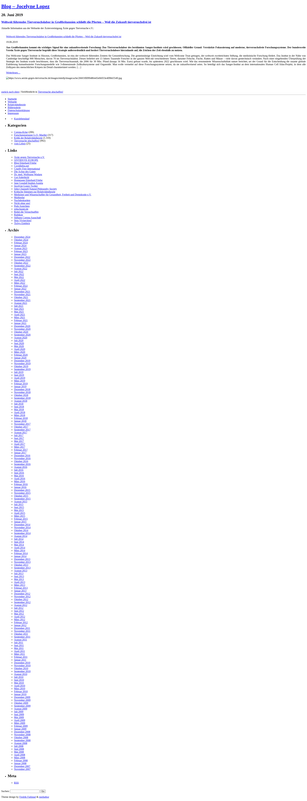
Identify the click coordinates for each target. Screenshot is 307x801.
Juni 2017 (19, 438)
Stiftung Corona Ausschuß (27, 217)
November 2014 (22, 527)
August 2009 (20, 708)
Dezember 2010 (22, 662)
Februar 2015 (21, 518)
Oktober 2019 (21, 366)
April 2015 (19, 513)
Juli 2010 (18, 677)
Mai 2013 (19, 579)
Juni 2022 (19, 274)
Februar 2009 (21, 726)
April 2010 (19, 685)
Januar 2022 (20, 288)
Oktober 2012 (21, 599)
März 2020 (19, 352)
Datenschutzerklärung (19, 110)
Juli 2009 (18, 711)
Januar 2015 (20, 521)
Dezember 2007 (22, 766)
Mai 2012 (19, 613)
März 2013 (19, 585)
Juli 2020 (18, 340)
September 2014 (22, 533)
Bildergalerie (14, 107)
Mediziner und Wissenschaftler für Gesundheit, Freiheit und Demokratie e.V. (52, 194)
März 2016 (19, 481)
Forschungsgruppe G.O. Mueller (30, 135)
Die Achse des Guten (24, 171)
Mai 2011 (19, 648)
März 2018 (19, 415)
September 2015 (22, 498)
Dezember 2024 (22, 237)
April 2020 (19, 349)
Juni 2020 (19, 343)
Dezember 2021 (22, 291)
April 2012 (19, 616)
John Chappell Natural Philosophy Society (35, 188)
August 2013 (20, 570)
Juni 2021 (19, 308)
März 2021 (19, 317)
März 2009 (19, 723)
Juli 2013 (18, 573)
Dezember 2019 (22, 360)
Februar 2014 (21, 553)
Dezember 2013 (22, 559)
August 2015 (20, 501)
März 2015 (19, 516)
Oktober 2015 (21, 495)
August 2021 (20, 303)
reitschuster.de (21, 209)
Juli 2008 (18, 746)
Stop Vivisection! (22, 220)
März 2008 (19, 757)
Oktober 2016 (21, 461)
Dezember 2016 (22, 455)
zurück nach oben (10, 91)
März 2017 (19, 447)
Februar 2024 (21, 242)
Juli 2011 (18, 642)
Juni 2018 (19, 406)
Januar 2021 (20, 323)
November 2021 (22, 294)
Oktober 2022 (21, 262)
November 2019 (22, 363)
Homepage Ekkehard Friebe (28, 180)
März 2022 (19, 283)
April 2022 (19, 280)
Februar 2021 (21, 320)
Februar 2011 (21, 657)
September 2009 (22, 705)
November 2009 (22, 700)
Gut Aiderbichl (21, 177)
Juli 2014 (18, 539)
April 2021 (19, 314)
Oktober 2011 (21, 634)
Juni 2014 (19, 541)
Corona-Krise (21, 132)
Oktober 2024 (21, 239)
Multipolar (19, 197)
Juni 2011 (19, 645)
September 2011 (22, 636)
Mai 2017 (19, 441)
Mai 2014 (19, 544)
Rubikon (18, 214)
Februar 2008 (21, 760)
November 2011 (22, 631)
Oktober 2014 (21, 530)
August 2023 (20, 248)
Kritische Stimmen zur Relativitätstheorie (34, 191)
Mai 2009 (19, 717)
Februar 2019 (21, 383)
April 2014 (19, 547)
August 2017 (20, 432)
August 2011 (20, 639)
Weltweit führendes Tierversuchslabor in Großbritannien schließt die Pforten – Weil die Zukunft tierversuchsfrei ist (76, 22)
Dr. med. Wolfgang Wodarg (28, 174)
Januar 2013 (20, 590)
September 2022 (22, 265)
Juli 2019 (18, 372)
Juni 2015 (19, 507)
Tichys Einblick (22, 223)
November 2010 (22, 665)
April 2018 (19, 412)
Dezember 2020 (22, 326)
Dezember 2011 (22, 628)
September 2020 (22, 334)
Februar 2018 (21, 418)
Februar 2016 (21, 484)
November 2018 (22, 392)
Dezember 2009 (22, 697)
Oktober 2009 (21, 703)
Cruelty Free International (27, 168)
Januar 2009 (20, 728)
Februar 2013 (21, 588)
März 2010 (19, 688)
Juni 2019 (19, 375)
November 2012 (22, 596)
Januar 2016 (20, 487)
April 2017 (19, 444)
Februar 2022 (21, 285)
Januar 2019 (20, 386)
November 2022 (22, 260)
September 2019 (22, 369)
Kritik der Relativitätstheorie (28, 137)
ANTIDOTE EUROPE (26, 160)
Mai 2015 (19, 510)
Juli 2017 (18, 435)
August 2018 (20, 401)
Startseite (12, 98)
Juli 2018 (18, 403)
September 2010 (22, 671)
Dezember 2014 (22, 524)
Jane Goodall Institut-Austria (28, 183)
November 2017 (22, 424)
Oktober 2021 (21, 297)
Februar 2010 (21, 691)
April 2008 (19, 754)
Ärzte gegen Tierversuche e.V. (29, 157)
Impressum (13, 113)
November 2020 (22, 329)
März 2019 (19, 380)
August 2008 (20, 743)
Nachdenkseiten (22, 200)
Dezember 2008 (22, 731)
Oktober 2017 (21, 426)
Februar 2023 (21, 251)
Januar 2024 (20, 245)
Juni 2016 (19, 472)
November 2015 (22, 493)
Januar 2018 (20, 421)
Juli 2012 (18, 608)
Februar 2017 (21, 449)
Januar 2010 (20, 694)
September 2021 (22, 300)
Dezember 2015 (22, 490)
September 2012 (22, 602)
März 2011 (19, 654)
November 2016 (22, 458)
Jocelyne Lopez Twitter (26, 186)
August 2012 (20, 605)
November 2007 (22, 769)
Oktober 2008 (21, 737)
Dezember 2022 (22, 257)
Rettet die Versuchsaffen (26, 211)
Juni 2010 (19, 680)
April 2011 (19, 651)
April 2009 (19, 720)
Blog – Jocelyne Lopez (25, 6)
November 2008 (22, 734)
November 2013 (22, 562)
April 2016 (19, 478)
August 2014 (20, 536)
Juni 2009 (19, 714)
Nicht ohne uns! (22, 203)
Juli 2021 (18, 306)
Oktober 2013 (21, 565)
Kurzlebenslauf (21, 118)
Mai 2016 (19, 475)
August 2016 (20, 467)
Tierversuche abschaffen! (50, 91)
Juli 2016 (18, 470)
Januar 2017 (20, 452)
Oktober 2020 (21, 332)
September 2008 (22, 740)
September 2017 (22, 429)
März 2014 (19, 550)
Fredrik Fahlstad (27, 797)
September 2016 (22, 464)
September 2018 (22, 398)
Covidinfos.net (21, 165)
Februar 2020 (21, 355)
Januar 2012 (20, 625)
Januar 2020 (20, 357)
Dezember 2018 (22, 389)
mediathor (44, 797)
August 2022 (20, 268)
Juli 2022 (18, 271)
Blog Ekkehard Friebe (25, 163)
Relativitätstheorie (17, 104)
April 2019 (19, 378)
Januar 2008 (20, 763)
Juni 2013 (19, 576)
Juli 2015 (18, 504)
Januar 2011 (20, 659)
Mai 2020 (19, 346)
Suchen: (5, 791)
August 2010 (20, 674)
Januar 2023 (20, 254)
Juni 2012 (19, 611)
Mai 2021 (19, 311)
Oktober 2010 (21, 668)
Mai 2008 (19, 751)
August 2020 (20, 337)
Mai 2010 (19, 682)
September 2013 (22, 567)
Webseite (12, 101)
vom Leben (20, 143)
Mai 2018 (19, 409)
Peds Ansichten (22, 206)
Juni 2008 (19, 749)
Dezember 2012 (22, 593)
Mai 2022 (19, 277)
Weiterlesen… (13, 72)
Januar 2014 (20, 556)
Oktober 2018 (21, 395)
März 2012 (19, 619)
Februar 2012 (21, 622)
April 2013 (19, 582)
